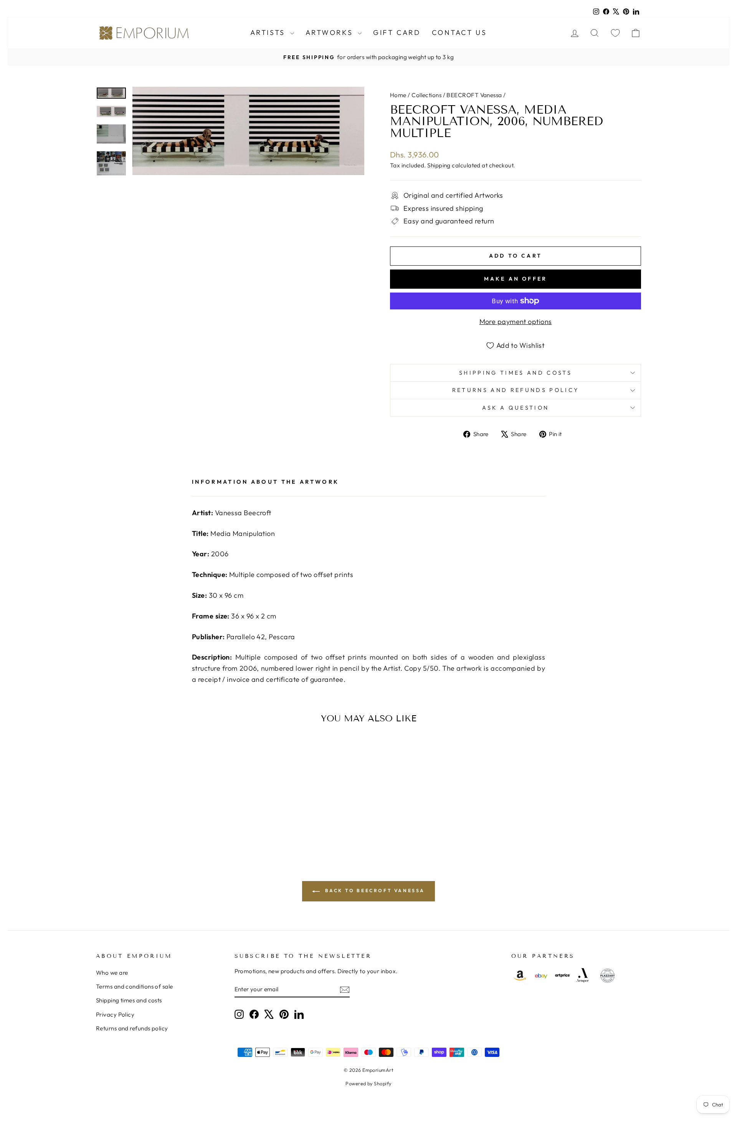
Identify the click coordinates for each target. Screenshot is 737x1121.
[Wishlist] (615, 33)
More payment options (515, 321)
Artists (269, 32)
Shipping (439, 165)
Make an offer (515, 278)
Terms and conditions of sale (134, 986)
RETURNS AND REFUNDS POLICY (515, 390)
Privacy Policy (115, 1014)
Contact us (459, 32)
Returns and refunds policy (132, 1028)
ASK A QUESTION (515, 407)
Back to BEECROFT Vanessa (374, 890)
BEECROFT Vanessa (474, 95)
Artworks (331, 32)
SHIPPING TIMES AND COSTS (515, 372)
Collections (426, 95)
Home (398, 95)
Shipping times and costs (129, 1000)
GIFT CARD (396, 32)
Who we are (112, 972)
